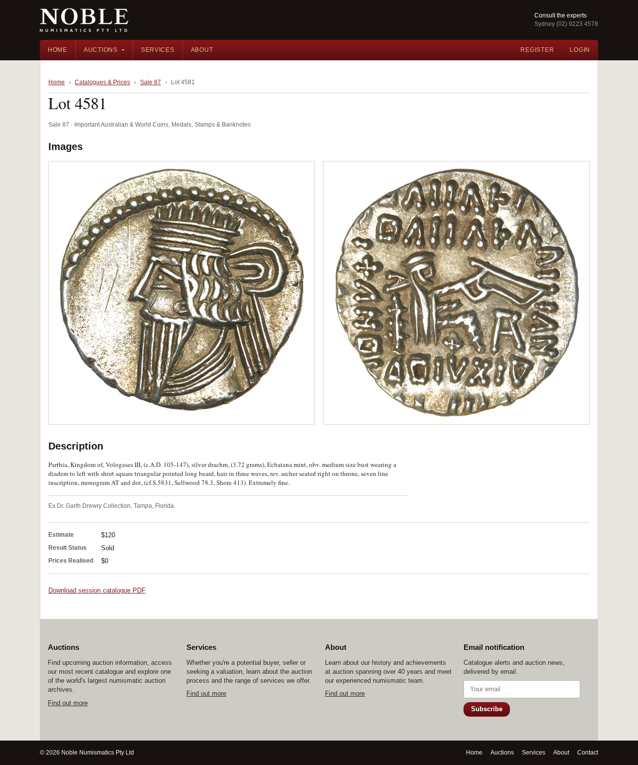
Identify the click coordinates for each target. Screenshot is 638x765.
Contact (587, 752)
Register (537, 49)
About (202, 49)
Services (157, 49)
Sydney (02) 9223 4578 (566, 23)
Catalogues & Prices (102, 82)
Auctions (101, 49)
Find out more (68, 703)
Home (57, 49)
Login (580, 49)
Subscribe (486, 709)
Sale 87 (150, 82)
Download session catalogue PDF (97, 590)
